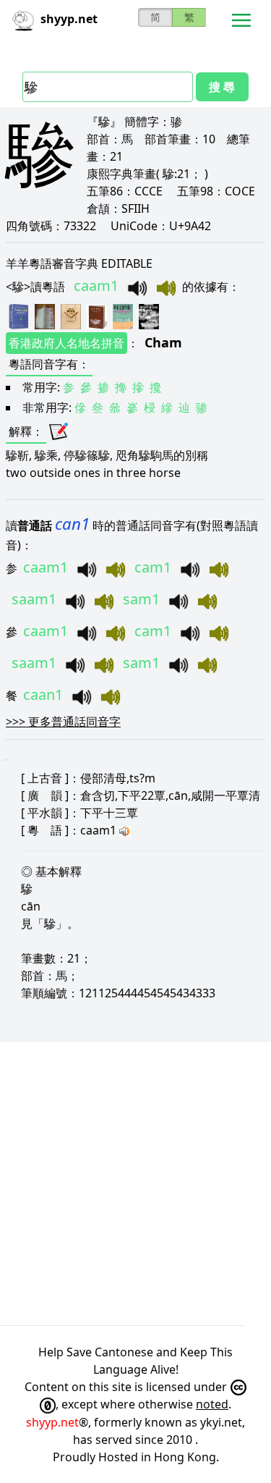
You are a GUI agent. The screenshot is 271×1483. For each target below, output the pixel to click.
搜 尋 (222, 87)
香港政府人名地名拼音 (66, 343)
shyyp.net (52, 1422)
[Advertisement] (135, 1183)
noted (212, 1404)
